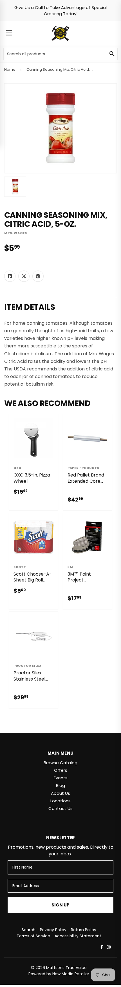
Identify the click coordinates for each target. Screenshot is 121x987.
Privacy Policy (53, 930)
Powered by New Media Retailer (58, 974)
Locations (60, 801)
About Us (60, 793)
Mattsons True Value (66, 967)
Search (28, 930)
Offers (60, 770)
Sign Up (60, 905)
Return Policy (83, 930)
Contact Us (60, 808)
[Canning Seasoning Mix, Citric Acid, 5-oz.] (15, 187)
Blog (60, 785)
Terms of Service (33, 936)
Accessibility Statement (78, 936)
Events (61, 778)
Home (9, 69)
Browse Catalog (60, 763)
